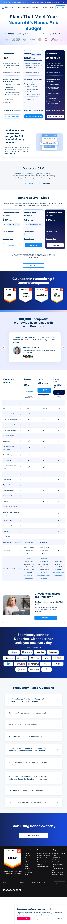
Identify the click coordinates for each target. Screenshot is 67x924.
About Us (27, 855)
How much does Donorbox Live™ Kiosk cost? (26, 791)
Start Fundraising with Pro (33, 116)
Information (29, 850)
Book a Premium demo (55, 116)
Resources (35, 7)
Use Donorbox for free (12, 116)
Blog (26, 857)
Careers (27, 860)
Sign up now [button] (60, 7)
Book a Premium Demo (59, 392)
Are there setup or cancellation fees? (23, 725)
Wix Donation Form (58, 862)
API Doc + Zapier (57, 874)
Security (27, 868)
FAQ (26, 862)
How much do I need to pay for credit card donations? (29, 737)
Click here (14, 255)
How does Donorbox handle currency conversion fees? (28, 763)
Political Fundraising (43, 853)
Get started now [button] (33, 835)
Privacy (27, 866)
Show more (45, 915)
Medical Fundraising (43, 855)
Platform (21, 7)
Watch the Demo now (54, 2)
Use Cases (41, 850)
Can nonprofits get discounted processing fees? (27, 713)
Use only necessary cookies (41, 919)
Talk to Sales (28, 183)
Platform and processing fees (12, 110)
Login (51, 7)
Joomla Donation (57, 872)
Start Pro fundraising (44, 390)
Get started (11, 245)
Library (27, 874)
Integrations (56, 850)
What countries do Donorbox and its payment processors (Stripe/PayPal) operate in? (26, 700)
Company (44, 7)
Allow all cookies (24, 919)
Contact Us (28, 853)
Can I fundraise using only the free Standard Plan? (28, 802)
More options (57, 918)
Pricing (28, 7)
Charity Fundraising (43, 866)
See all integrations (32, 647)
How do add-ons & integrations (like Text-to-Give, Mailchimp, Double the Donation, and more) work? (28, 778)
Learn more (33, 67)
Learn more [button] (33, 265)
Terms (26, 864)
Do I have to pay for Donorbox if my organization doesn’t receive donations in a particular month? (27, 749)
